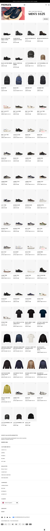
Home (30, 11)
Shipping (3, 452)
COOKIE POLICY (4, 472)
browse (46, 19)
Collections (34, 11)
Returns (3, 458)
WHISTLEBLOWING (4, 477)
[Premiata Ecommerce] (6, 5)
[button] (11, 24)
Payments (3, 455)
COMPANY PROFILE (4, 485)
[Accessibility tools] (44, 530)
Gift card (3, 461)
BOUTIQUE (3, 488)
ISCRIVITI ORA (4, 442)
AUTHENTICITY (4, 494)
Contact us (3, 449)
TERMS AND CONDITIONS (6, 474)
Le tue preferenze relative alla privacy (22, 517)
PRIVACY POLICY (4, 469)
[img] (2, 517)
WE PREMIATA (3, 491)
